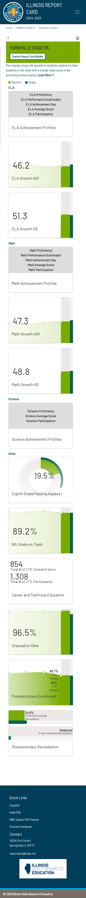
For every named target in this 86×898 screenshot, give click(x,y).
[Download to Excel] (77, 38)
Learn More (45, 75)
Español (14, 805)
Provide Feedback (21, 826)
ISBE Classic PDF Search (24, 819)
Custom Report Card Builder (27, 56)
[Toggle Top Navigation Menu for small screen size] (77, 12)
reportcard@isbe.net (23, 853)
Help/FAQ (15, 812)
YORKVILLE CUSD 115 (25, 27)
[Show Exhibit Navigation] (8, 37)
